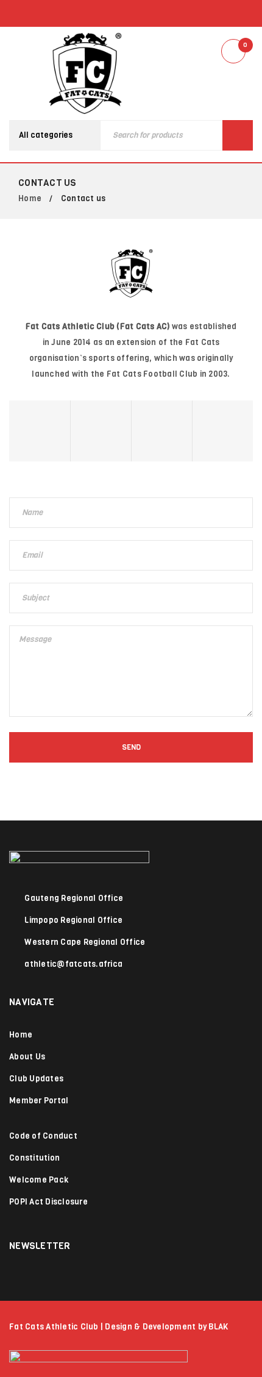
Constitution (34, 1158)
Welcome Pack (38, 1180)
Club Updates (36, 1078)
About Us (27, 1056)
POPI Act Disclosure (48, 1202)
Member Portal (38, 1100)
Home (29, 198)
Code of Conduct (43, 1136)
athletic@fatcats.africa (73, 964)
